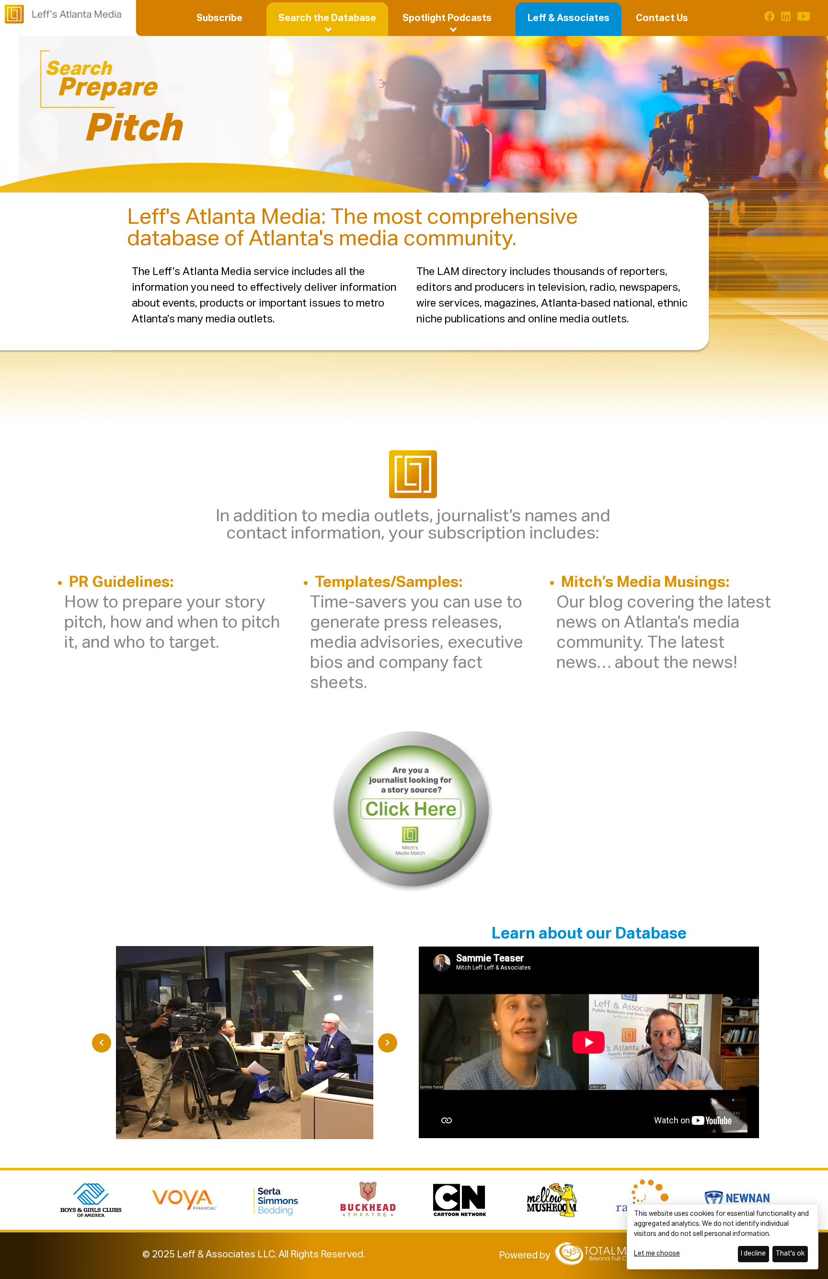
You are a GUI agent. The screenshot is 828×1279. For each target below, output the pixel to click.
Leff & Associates (569, 18)
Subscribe (219, 18)
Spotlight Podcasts (447, 18)
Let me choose (657, 1253)
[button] (327, 18)
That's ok (790, 1253)
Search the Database (327, 18)
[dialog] (722, 1236)
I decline (753, 1253)
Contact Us (662, 18)
